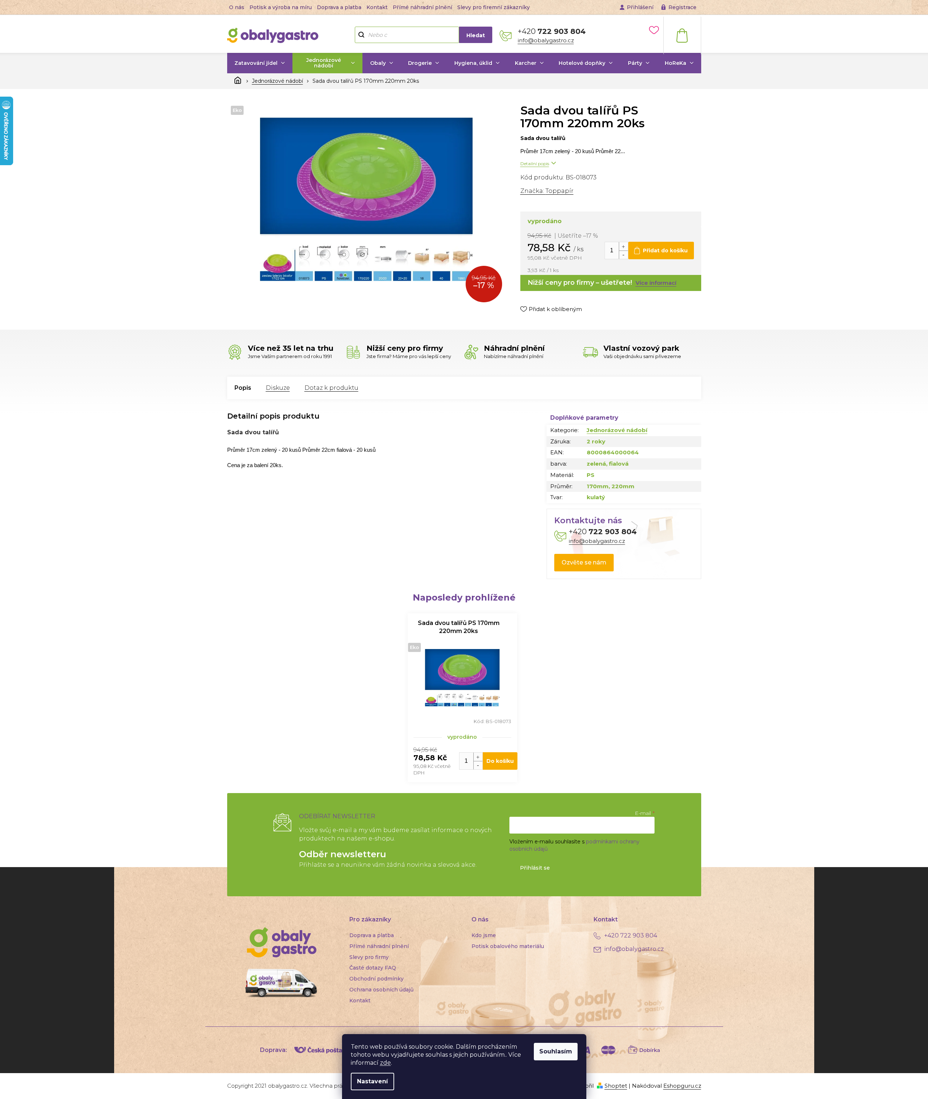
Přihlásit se (535, 868)
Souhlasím (555, 1051)
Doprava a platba (339, 7)
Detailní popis (534, 163)
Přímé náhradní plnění (422, 7)
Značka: (547, 190)
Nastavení (372, 1081)
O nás (236, 7)
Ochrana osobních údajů (381, 989)
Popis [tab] (242, 387)
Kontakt (377, 7)
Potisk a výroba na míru (280, 7)
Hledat (475, 35)
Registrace (682, 7)
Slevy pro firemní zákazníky (493, 7)
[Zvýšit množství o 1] (623, 246)
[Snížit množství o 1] (623, 255)
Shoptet (616, 1085)
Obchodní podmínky (376, 978)
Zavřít (558, 324)
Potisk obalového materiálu (507, 946)
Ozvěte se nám (584, 562)
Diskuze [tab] (278, 387)
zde (385, 1062)
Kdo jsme (483, 935)
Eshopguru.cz (682, 1085)
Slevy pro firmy (369, 957)
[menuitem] (260, 63)
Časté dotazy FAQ (372, 967)
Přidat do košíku (665, 250)
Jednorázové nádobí (617, 430)
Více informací (656, 282)
